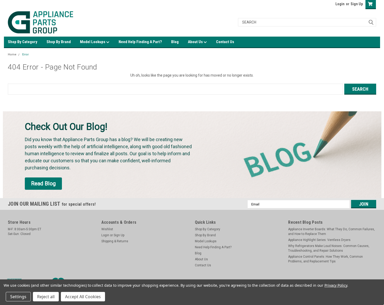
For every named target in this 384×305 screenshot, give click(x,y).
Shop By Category (22, 41)
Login (340, 4)
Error (25, 54)
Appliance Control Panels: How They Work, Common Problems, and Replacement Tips (325, 259)
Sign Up (357, 4)
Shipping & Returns (114, 241)
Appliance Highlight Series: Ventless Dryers (319, 240)
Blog (175, 41)
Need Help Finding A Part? (140, 41)
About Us (195, 41)
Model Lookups (93, 41)
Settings (18, 297)
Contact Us (225, 41)
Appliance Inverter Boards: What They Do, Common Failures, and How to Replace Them (331, 231)
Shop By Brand (58, 41)
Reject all (46, 297)
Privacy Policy (335, 285)
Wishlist (107, 229)
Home (12, 54)
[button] (43, 183)
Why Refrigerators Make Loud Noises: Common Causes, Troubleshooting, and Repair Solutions (328, 248)
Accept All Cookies (83, 297)
